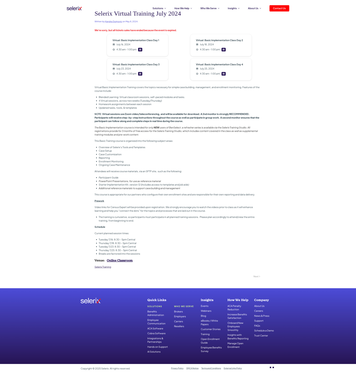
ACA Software (155, 328)
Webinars (206, 310)
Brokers (178, 311)
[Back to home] (74, 8)
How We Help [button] (181, 8)
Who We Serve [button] (208, 8)
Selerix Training (103, 266)
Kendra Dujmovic (113, 21)
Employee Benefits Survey (211, 349)
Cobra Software (156, 333)
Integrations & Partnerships (155, 340)
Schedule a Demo (264, 330)
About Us (259, 305)
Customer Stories (211, 329)
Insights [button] (232, 8)
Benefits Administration (155, 313)
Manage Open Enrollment (235, 345)
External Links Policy (233, 368)
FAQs (257, 325)
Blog (203, 315)
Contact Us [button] (279, 8)
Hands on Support (157, 346)
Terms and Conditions (211, 368)
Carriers (178, 321)
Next (256, 276)
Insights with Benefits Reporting (238, 336)
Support (259, 320)
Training (205, 334)
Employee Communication (156, 321)
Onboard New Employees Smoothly (235, 326)
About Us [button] (253, 8)
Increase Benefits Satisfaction (237, 316)
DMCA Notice (192, 368)
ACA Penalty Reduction (234, 307)
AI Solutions (154, 351)
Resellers (179, 326)
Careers (258, 310)
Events (204, 305)
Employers (180, 316)
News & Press (261, 315)
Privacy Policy (177, 368)
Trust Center (261, 335)
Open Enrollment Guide (210, 340)
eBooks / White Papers (209, 322)
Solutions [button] (158, 8)
